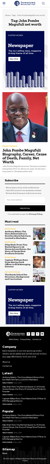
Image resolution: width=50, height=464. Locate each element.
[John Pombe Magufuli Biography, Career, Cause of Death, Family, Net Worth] (25, 117)
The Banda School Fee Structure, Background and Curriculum (17, 276)
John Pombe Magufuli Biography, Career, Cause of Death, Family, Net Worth (24, 156)
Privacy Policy (35, 214)
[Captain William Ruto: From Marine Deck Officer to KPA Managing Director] (39, 262)
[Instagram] (33, 334)
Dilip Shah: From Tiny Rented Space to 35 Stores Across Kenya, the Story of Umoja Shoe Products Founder (18, 249)
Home (7, 15)
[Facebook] (28, 334)
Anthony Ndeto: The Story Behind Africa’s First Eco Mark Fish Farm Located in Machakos (18, 234)
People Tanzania (9, 146)
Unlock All (25, 208)
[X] (37, 334)
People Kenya (10, 257)
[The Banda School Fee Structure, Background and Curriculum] (39, 276)
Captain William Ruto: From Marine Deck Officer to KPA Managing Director (17, 263)
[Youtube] (42, 334)
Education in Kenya (12, 272)
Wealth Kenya (10, 229)
